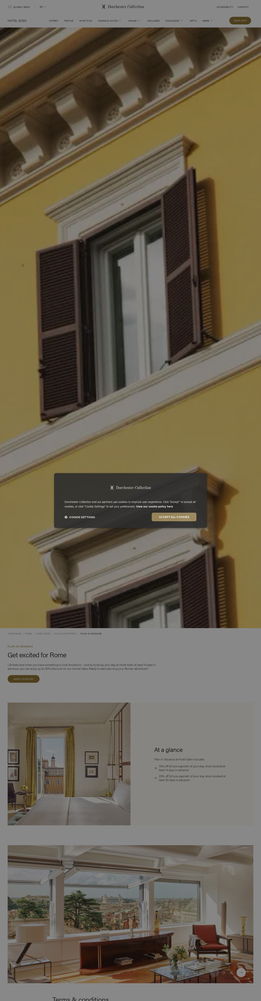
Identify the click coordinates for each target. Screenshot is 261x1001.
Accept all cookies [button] (174, 517)
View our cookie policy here (154, 506)
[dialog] (130, 500)
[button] (80, 517)
